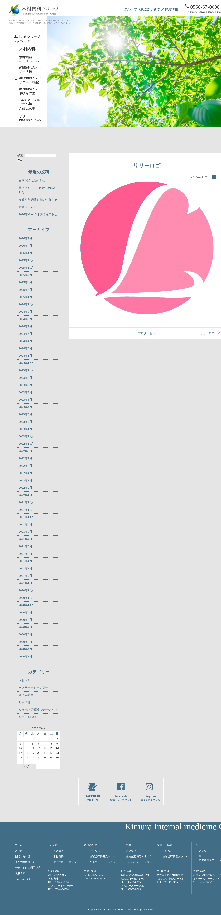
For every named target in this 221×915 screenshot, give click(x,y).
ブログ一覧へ (147, 333)
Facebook (20, 879)
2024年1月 (25, 355)
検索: (20, 155)
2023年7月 (25, 392)
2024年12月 (26, 304)
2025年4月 (25, 282)
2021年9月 (25, 524)
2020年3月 (25, 656)
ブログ (18, 850)
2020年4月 (25, 649)
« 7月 (26, 766)
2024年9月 (25, 311)
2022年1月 (25, 495)
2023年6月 (25, 399)
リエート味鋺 (30, 80)
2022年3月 (25, 480)
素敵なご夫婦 (27, 207)
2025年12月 (26, 260)
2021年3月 (25, 568)
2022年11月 (26, 443)
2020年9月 (25, 612)
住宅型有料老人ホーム (103, 856)
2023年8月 (25, 385)
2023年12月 (26, 363)
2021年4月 (25, 561)
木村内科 (24, 680)
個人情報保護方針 (25, 861)
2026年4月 (25, 245)
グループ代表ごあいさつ (142, 9)
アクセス (58, 850)
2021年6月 (25, 546)
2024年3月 (25, 348)
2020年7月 (25, 627)
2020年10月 (26, 605)
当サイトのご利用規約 (28, 867)
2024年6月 (25, 333)
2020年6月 (25, 634)
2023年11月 (26, 370)
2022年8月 (25, 451)
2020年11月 (26, 597)
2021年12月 (26, 502)
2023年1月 (25, 429)
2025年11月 (26, 267)
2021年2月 (25, 575)
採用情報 (171, 9)
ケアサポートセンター (33, 687)
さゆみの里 (26, 695)
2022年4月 (25, 473)
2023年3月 (25, 414)
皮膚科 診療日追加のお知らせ (38, 199)
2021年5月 (25, 553)
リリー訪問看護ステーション (38, 709)
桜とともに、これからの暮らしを (38, 190)
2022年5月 (25, 465)
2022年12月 (26, 436)
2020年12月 (26, 590)
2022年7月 (25, 458)
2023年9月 (25, 377)
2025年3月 (25, 289)
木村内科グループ (27, 39)
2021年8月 (25, 531)
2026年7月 (25, 238)
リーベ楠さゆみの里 (30, 105)
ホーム (18, 844)
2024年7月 (25, 326)
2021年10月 (26, 517)
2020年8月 (25, 619)
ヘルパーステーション (103, 861)
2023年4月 (25, 407)
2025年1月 (25, 297)
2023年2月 (25, 421)
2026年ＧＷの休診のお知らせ (38, 214)
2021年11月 (26, 509)
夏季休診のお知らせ (32, 180)
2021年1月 (25, 583)
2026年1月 (25, 253)
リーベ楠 (30, 69)
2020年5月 (25, 641)
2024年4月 (25, 341)
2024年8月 (25, 319)
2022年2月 (25, 487)
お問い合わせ (22, 856)
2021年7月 (25, 539)
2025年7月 (25, 275)
